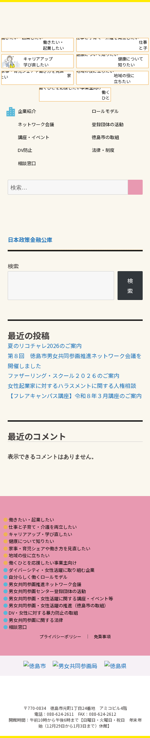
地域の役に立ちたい (29, 555)
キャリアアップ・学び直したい (40, 534)
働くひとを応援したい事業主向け (43, 563)
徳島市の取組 (105, 137)
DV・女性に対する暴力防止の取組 (43, 613)
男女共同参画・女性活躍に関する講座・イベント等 (61, 598)
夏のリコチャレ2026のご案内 (45, 345)
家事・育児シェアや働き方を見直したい (49, 548)
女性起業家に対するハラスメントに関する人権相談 (72, 385)
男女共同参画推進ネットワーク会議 (45, 584)
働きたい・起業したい (31, 519)
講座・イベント (34, 137)
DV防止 (25, 150)
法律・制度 (103, 150)
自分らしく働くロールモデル (38, 577)
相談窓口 (27, 163)
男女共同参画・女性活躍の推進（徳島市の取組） (58, 605)
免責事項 (102, 636)
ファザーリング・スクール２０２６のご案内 (63, 375)
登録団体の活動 (107, 124)
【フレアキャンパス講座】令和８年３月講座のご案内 (75, 395)
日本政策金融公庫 (30, 239)
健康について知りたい (31, 541)
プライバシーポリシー (60, 636)
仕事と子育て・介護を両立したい (43, 527)
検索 (13, 266)
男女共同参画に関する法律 (36, 620)
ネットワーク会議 (36, 124)
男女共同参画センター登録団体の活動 (47, 591)
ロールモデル (105, 111)
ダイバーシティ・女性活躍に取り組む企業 (52, 570)
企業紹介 (27, 111)
